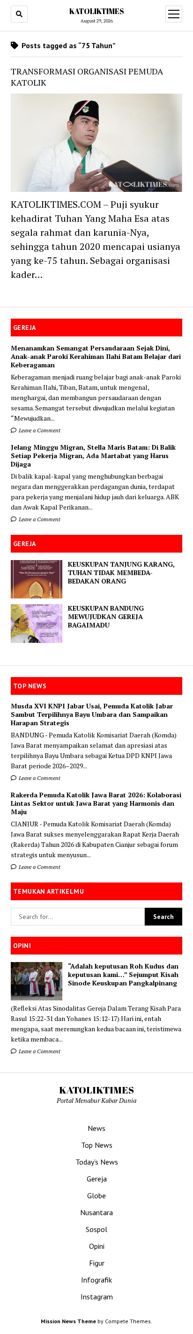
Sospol (96, 1229)
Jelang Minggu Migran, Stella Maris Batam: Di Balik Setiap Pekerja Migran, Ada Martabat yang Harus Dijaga (93, 455)
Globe (96, 1195)
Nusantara (96, 1212)
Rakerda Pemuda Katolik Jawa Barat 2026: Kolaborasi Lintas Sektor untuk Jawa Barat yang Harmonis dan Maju (96, 803)
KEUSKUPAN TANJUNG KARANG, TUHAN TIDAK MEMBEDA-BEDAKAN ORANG (121, 572)
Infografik (96, 1279)
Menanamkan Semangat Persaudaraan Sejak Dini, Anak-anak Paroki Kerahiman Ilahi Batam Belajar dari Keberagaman (96, 356)
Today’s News (96, 1161)
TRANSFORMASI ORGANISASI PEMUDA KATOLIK (87, 77)
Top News (96, 1145)
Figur (96, 1263)
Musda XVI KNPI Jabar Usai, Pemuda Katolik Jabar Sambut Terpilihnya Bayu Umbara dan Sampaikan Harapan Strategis (92, 714)
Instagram (97, 1296)
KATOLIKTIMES (96, 11)
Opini (96, 1246)
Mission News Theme (68, 1321)
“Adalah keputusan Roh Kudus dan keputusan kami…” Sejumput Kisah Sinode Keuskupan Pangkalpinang (123, 974)
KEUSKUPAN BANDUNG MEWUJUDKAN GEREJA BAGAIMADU (106, 616)
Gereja (97, 1178)
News (96, 1128)
